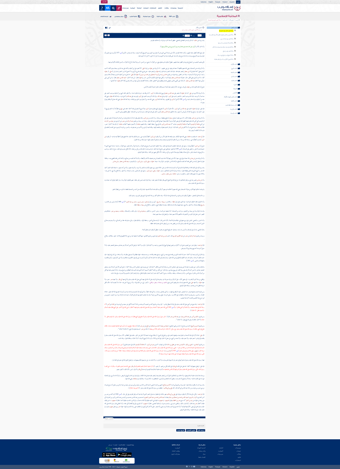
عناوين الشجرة (191, 430)
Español (232, 2)
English (211, 2)
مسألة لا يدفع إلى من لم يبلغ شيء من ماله (225, 55)
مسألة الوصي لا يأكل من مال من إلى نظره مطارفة (223, 59)
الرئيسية (180, 8)
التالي (107, 419)
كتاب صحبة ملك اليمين (231, 105)
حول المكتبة (147, 16)
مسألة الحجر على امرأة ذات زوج (227, 39)
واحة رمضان (202, 451)
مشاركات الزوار (175, 454)
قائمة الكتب (133, 16)
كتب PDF (172, 16)
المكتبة (139, 8)
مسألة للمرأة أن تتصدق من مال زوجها (225, 43)
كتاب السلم (234, 77)
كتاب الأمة (160, 16)
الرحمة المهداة (201, 448)
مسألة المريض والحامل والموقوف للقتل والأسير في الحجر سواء (221, 35)
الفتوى (160, 8)
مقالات (167, 8)
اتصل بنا (115, 445)
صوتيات (238, 451)
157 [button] (188, 35)
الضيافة (235, 89)
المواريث (132, 8)
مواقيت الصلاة (176, 451)
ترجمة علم (201, 430)
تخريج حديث (180, 430)
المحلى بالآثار (231, 20)
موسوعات (173, 8)
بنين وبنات (125, 8)
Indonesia (203, 2)
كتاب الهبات (234, 81)
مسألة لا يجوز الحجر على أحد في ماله (226, 31)
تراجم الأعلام (104, 16)
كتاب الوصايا (234, 113)
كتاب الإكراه (234, 64)
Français (217, 2)
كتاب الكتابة (234, 101)
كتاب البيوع (234, 68)
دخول (103, 1)
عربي (238, 2)
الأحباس (235, 93)
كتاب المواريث (233, 109)
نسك (204, 454)
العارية (235, 85)
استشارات (238, 460)
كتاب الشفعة (234, 72)
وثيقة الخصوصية (130, 445)
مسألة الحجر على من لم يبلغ (228, 51)
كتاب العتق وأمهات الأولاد (230, 97)
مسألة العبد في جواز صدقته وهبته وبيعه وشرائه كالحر (222, 47)
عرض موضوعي (118, 16)
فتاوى (239, 457)
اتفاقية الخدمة (122, 445)
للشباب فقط (201, 457)
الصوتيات (145, 8)
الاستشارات (153, 8)
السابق (111, 419)
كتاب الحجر (225, 20)
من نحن (110, 445)
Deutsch (225, 2)
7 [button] (200, 35)
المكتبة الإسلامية (227, 16)
